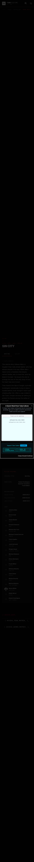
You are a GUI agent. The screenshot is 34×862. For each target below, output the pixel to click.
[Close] (32, 406)
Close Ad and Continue (25, 456)
